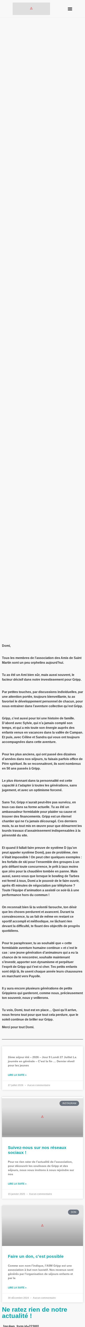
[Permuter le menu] (70, 8)
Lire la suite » (17, 1075)
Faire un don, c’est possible (36, 1256)
